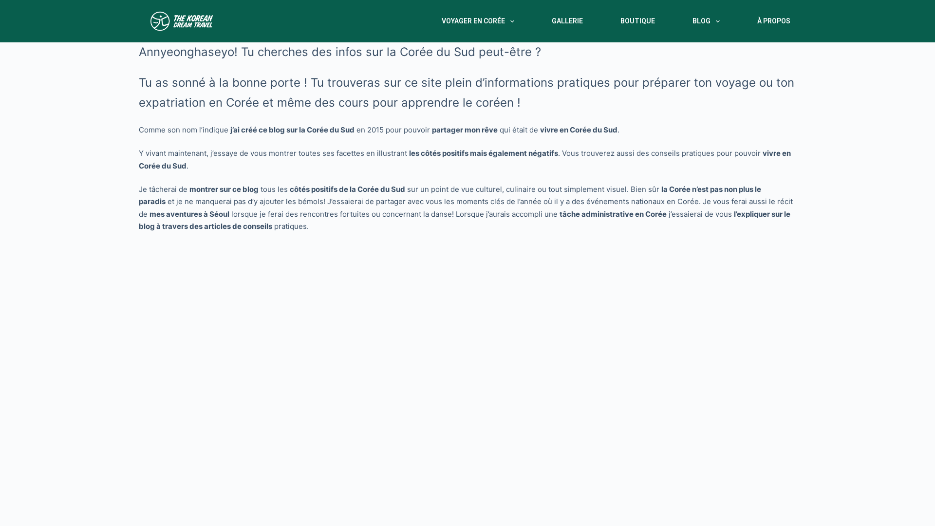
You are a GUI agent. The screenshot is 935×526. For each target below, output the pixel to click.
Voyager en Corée (473, 21)
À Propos (773, 21)
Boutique (637, 21)
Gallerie (567, 21)
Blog (701, 21)
